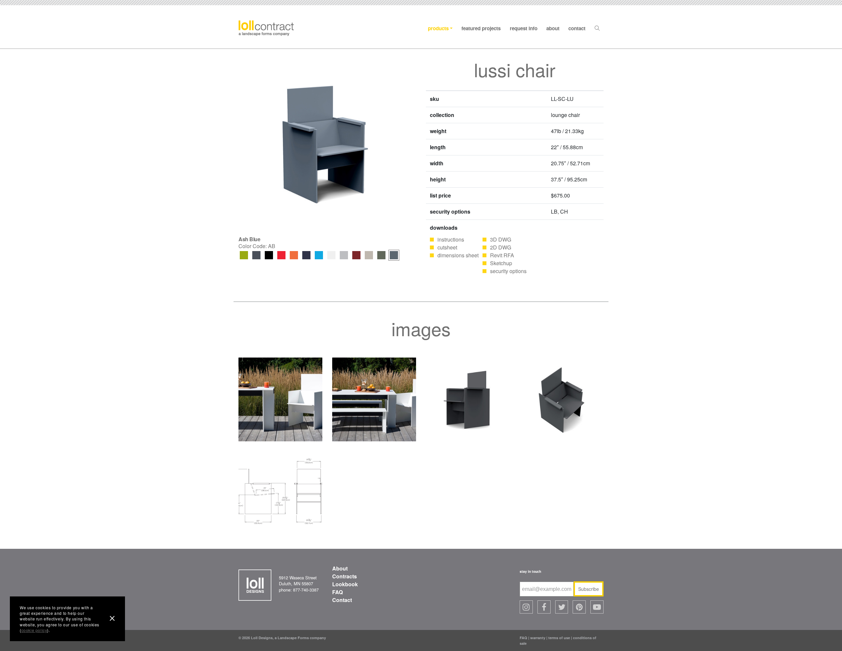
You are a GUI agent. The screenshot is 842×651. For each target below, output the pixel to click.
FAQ (337, 592)
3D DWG (500, 239)
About (552, 28)
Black (269, 255)
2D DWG (500, 247)
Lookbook (345, 584)
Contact (576, 28)
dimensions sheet (458, 255)
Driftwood (344, 255)
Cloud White (331, 255)
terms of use (559, 637)
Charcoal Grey (256, 255)
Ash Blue (394, 255)
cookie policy (34, 630)
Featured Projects (481, 28)
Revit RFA (502, 255)
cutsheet (447, 247)
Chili (356, 255)
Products (438, 28)
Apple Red (281, 255)
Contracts (344, 576)
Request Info (523, 28)
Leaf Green (244, 255)
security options (508, 271)
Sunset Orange (294, 255)
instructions (450, 239)
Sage (381, 255)
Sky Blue (319, 255)
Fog (369, 255)
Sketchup (501, 263)
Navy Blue (306, 255)
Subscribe (588, 589)
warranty (537, 637)
